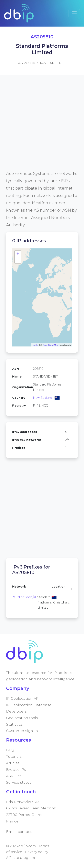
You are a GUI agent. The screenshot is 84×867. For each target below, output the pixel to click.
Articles (13, 763)
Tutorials (14, 756)
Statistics (14, 724)
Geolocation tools (22, 718)
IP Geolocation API (23, 698)
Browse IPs (16, 769)
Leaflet (35, 344)
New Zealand (42, 398)
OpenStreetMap (50, 344)
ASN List (13, 776)
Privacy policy (36, 852)
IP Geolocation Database (28, 705)
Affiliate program (20, 858)
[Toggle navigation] (74, 13)
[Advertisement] (42, 128)
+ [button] (18, 253)
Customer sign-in (22, 730)
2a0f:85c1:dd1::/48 (24, 597)
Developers (16, 711)
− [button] (18, 260)
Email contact (19, 831)
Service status (18, 782)
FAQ (10, 750)
